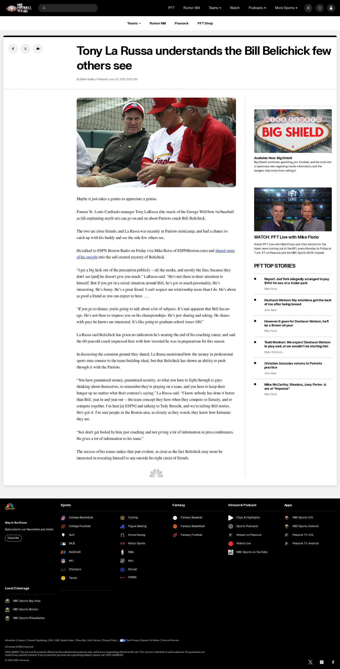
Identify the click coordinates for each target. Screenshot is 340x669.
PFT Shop (205, 23)
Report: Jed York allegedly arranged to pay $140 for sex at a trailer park (297, 281)
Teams (132, 23)
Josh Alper (270, 310)
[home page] (19, 8)
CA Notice (154, 640)
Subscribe (13, 538)
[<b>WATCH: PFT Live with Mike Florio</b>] (293, 209)
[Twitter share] (25, 49)
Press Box (81, 640)
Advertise (10, 640)
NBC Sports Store (64, 640)
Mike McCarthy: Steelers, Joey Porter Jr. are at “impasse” (295, 387)
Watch (235, 8)
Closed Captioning (37, 640)
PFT (171, 8)
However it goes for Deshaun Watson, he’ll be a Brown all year (296, 323)
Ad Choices (94, 640)
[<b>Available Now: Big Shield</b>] (293, 131)
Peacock (182, 23)
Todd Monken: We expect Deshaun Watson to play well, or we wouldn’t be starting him (297, 344)
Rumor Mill (191, 8)
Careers (21, 640)
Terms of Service (170, 640)
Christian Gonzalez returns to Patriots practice (293, 365)
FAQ (51, 640)
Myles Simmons (273, 352)
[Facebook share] (13, 49)
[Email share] (38, 49)
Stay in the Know (16, 523)
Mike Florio (270, 289)
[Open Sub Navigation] (220, 8)
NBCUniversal (25, 646)
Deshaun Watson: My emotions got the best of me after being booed (298, 302)
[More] (308, 8)
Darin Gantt (87, 79)
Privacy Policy (110, 640)
